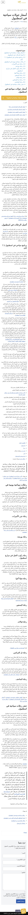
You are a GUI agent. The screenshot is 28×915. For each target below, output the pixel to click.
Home (25, 10)
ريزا (24, 448)
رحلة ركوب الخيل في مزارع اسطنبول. (14, 70)
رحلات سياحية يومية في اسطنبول (17, 815)
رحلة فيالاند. (19, 77)
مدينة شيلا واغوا (19, 600)
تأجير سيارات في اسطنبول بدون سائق (12, 476)
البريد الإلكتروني (21, 859)
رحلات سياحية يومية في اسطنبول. (14, 62)
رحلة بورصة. (19, 66)
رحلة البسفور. (19, 75)
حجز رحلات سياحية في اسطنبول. (14, 84)
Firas (21, 21)
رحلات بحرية (22, 458)
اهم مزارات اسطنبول (13, 218)
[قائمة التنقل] (3, 2)
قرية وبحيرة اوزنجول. (20, 456)
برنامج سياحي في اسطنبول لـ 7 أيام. (13, 58)
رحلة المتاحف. (18, 82)
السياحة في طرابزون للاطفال (17, 648)
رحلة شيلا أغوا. (18, 73)
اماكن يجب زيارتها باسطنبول (20, 478)
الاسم (23, 853)
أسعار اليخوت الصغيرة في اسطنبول (16, 112)
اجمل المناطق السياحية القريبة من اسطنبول (14, 818)
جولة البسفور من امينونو (13, 301)
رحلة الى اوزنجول (21, 823)
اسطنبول (16, 28)
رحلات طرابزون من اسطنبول (18, 820)
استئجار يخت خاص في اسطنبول (11, 674)
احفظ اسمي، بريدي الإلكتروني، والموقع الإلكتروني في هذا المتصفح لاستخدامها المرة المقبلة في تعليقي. (14, 895)
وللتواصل (24, 763)
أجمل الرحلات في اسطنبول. (15, 55)
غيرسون (23, 445)
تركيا (16, 37)
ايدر (24, 453)
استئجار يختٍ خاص (12, 290)
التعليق (23, 872)
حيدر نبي (23, 451)
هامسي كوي (22, 443)
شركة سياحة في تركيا (19, 216)
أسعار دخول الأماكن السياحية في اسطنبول (15, 114)
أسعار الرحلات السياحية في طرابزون (16, 109)
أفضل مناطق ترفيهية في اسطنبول (13, 697)
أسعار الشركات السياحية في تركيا (17, 106)
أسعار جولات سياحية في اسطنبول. (14, 52)
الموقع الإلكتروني (21, 866)
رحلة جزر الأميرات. (17, 64)
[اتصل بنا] (23, 911)
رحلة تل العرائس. (17, 80)
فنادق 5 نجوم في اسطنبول (16, 281)
